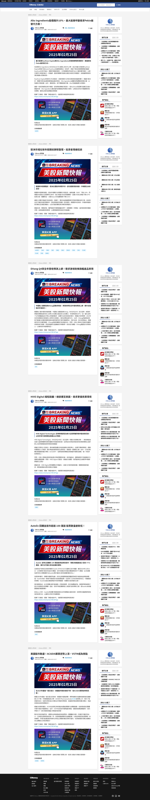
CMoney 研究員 (43, 14)
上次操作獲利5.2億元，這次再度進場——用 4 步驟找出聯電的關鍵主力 (110, 84)
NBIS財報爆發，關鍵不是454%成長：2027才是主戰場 (110, 295)
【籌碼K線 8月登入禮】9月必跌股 (110, 180)
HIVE (36, 507)
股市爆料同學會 (18, 1)
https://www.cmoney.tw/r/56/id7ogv (46, 96)
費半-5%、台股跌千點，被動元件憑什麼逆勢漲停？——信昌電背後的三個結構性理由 (111, 61)
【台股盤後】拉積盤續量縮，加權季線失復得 (110, 47)
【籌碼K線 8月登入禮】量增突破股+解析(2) (110, 190)
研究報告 (41, 9)
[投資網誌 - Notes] (37, 5)
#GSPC (37, 250)
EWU (62, 250)
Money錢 (81, 9)
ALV (36, 634)
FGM (73, 250)
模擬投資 (43, 1)
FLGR (36, 253)
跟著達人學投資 (32, 14)
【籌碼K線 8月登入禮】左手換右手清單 (110, 74)
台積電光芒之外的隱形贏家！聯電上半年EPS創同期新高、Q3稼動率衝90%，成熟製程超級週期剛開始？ (110, 52)
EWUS (68, 250)
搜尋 (113, 4)
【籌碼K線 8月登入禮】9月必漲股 (110, 175)
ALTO (36, 131)
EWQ (57, 250)
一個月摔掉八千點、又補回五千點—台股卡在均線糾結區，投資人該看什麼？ (110, 57)
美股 (35, 9)
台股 (30, 9)
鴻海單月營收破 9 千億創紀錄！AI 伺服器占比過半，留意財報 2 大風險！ (110, 309)
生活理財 (64, 9)
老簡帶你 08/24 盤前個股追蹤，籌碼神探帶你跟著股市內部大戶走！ (110, 437)
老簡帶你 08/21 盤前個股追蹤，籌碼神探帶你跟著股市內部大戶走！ (110, 432)
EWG (47, 250)
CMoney (3, 1)
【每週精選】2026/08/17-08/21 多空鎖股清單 (110, 680)
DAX (43, 250)
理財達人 (49, 9)
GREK (47, 253)
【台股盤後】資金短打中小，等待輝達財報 (110, 547)
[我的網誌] (118, 5)
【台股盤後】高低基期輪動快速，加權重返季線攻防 (110, 42)
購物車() (141, 1)
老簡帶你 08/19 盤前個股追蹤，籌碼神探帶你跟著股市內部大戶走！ (110, 304)
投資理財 (24, 1)
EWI (53, 250)
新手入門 (56, 9)
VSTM (42, 761)
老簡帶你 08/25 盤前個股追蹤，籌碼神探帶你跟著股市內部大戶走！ (110, 561)
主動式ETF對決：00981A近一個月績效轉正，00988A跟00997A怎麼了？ (110, 300)
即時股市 (30, 1)
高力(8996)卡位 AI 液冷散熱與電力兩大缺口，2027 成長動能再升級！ (110, 566)
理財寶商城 (10, 1)
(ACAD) (73, 699)
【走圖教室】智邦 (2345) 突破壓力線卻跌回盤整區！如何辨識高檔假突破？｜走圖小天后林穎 (110, 685)
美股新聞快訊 (71, 28)
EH (36, 366)
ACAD (36, 761)
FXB (42, 253)
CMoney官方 (73, 9)
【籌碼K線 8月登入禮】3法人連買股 (110, 185)
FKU (79, 250)
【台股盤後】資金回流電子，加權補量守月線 (110, 93)
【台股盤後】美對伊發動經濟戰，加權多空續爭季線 (110, 171)
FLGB (83, 250)
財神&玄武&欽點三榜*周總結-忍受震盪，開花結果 (110, 428)
